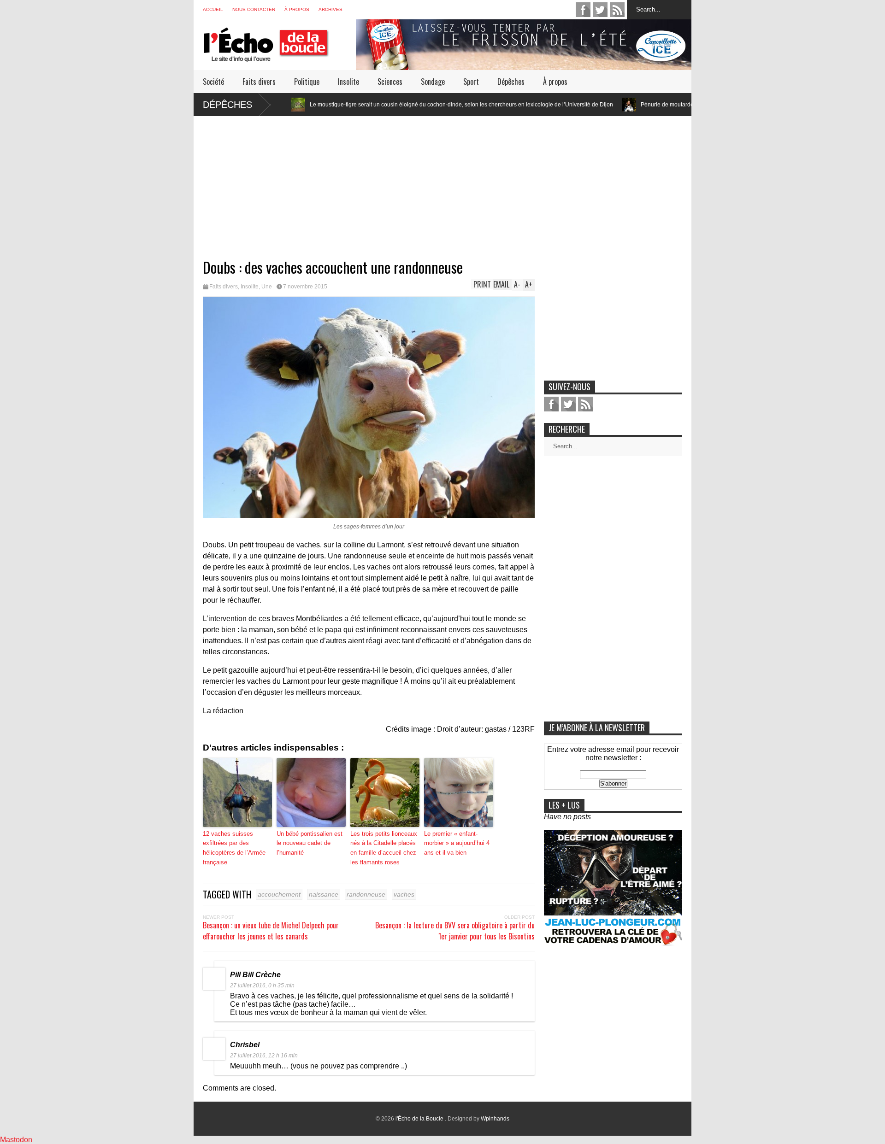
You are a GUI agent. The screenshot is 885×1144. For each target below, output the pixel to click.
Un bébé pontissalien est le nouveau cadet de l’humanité (309, 843)
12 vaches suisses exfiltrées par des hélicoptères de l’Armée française (234, 848)
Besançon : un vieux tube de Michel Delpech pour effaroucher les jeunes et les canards (271, 931)
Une (266, 286)
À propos (296, 9)
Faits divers (259, 81)
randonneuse (366, 894)
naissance (323, 894)
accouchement (279, 894)
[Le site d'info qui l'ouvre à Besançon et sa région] (279, 56)
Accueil (213, 9)
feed (617, 9)
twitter (600, 9)
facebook (583, 9)
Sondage (433, 81)
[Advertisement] (442, 180)
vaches (404, 894)
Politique (306, 81)
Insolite (348, 81)
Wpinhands (495, 1118)
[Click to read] (567, 104)
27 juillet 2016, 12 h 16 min (264, 1055)
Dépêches (511, 81)
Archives (330, 9)
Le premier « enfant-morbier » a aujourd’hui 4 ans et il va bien (457, 843)
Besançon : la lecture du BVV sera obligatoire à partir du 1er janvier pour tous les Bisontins (455, 931)
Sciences (390, 81)
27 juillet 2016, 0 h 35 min (262, 985)
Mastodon (16, 1140)
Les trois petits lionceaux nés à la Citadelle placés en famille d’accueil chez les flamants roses (383, 848)
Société (213, 81)
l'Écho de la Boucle (420, 1118)
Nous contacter (253, 9)
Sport (471, 81)
